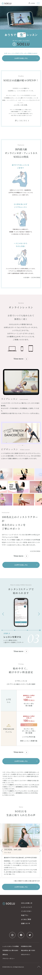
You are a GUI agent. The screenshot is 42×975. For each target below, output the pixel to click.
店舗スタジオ (25, 923)
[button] (19, 445)
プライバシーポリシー (9, 958)
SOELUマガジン (25, 954)
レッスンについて (26, 907)
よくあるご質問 (26, 919)
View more (18, 359)
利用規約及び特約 (26, 946)
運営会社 (5, 954)
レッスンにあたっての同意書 (11, 946)
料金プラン (24, 915)
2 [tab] (21, 49)
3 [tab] (26, 49)
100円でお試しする (21, 58)
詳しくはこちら (21, 120)
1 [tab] (15, 49)
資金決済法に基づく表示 (28, 950)
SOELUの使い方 (26, 903)
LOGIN (33, 3)
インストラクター (26, 911)
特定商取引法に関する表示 (10, 950)
